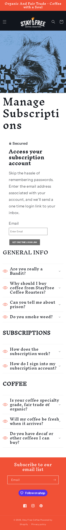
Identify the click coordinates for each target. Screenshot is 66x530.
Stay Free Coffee (31, 520)
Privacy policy (38, 524)
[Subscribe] (54, 480)
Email (14, 223)
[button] (5, 22)
